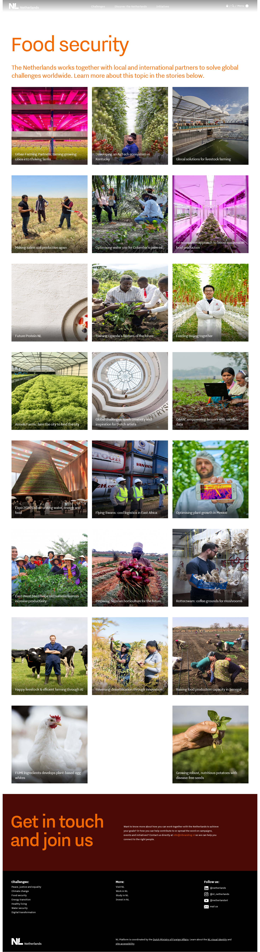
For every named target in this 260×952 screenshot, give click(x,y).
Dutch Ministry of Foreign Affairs (171, 939)
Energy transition (21, 899)
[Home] (24, 6)
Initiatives (162, 6)
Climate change (20, 891)
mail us (214, 906)
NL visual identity (217, 939)
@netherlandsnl (219, 900)
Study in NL (122, 895)
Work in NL (122, 891)
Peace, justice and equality (26, 886)
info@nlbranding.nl (184, 835)
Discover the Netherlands (131, 6)
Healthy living (19, 903)
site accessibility (125, 943)
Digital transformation (23, 912)
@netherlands (218, 887)
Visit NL (120, 886)
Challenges (98, 6)
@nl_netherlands (219, 894)
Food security (19, 895)
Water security (19, 908)
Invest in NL (122, 899)
